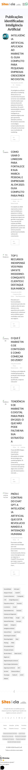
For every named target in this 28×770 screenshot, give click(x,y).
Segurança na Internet (9, 668)
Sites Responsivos (20, 296)
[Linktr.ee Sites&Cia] (25, 718)
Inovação (18, 621)
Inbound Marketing (8, 621)
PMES (12, 642)
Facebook (19, 610)
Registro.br (6, 657)
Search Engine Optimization (11, 664)
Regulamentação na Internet (11, 660)
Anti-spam (16, 589)
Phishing (6, 642)
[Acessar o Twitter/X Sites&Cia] (14, 718)
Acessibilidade (7, 589)
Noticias (18, 85)
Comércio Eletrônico (9, 596)
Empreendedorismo (9, 610)
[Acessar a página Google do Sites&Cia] (8, 718)
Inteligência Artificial (9, 628)
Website (6, 678)
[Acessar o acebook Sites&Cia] (17, 718)
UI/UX (21, 675)
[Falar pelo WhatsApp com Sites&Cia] (3, 718)
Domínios (19, 603)
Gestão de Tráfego (8, 617)
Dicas (14, 201)
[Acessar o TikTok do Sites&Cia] (11, 718)
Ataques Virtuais (8, 592)
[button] (14, 766)
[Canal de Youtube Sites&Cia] (19, 718)
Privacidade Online (9, 646)
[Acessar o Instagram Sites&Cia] (6, 718)
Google (17, 617)
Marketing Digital (8, 639)
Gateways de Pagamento (10, 614)
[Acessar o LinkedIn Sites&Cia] (22, 718)
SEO (21, 368)
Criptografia (20, 596)
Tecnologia (6, 675)
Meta (17, 639)
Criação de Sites (17, 294)
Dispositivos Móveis (9, 603)
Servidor (6, 671)
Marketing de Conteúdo (10, 635)
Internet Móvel (7, 632)
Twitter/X (14, 675)
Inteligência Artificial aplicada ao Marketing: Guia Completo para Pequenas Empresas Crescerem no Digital (18, 57)
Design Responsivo (13, 600)
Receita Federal (8, 653)
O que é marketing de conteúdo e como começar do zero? (18, 349)
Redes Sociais (14, 87)
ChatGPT (17, 592)
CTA (5, 600)
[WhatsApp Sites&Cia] (26, 4)
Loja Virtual (17, 632)
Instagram (13, 625)
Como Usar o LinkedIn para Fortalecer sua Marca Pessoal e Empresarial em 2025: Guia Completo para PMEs (18, 173)
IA (13, 85)
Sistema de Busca (15, 671)
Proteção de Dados (8, 650)
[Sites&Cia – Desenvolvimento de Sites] (14, 702)
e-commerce (7, 607)
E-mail (14, 607)
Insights (6, 625)
